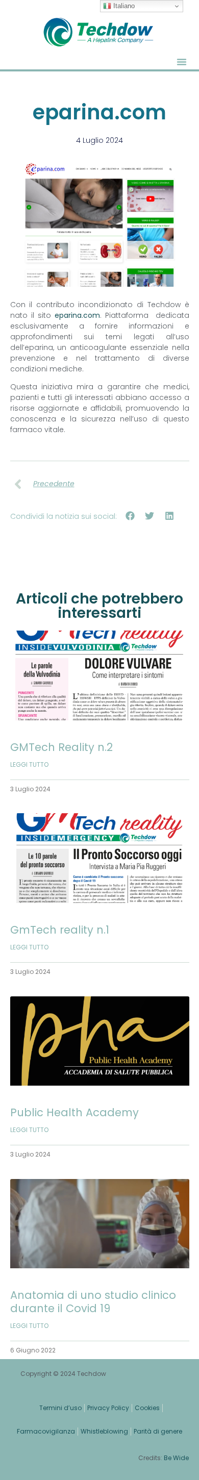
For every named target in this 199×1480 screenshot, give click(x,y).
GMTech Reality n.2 (61, 747)
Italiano (123, 6)
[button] (181, 61)
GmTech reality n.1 (59, 929)
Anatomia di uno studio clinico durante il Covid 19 (93, 1301)
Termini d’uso (60, 1407)
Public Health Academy (74, 1112)
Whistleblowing (104, 1431)
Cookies (147, 1407)
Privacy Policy (108, 1407)
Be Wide (176, 1457)
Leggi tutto (29, 764)
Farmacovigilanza (46, 1431)
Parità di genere (158, 1431)
